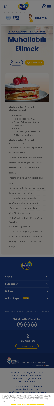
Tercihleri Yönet (39, 404)
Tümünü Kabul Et (27, 404)
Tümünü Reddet (16, 404)
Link (17, 401)
